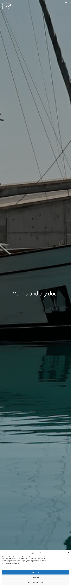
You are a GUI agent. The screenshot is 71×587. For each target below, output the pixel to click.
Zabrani (35, 577)
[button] (68, 553)
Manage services (6, 567)
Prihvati (35, 572)
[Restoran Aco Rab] (6, 9)
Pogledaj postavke (35, 583)
